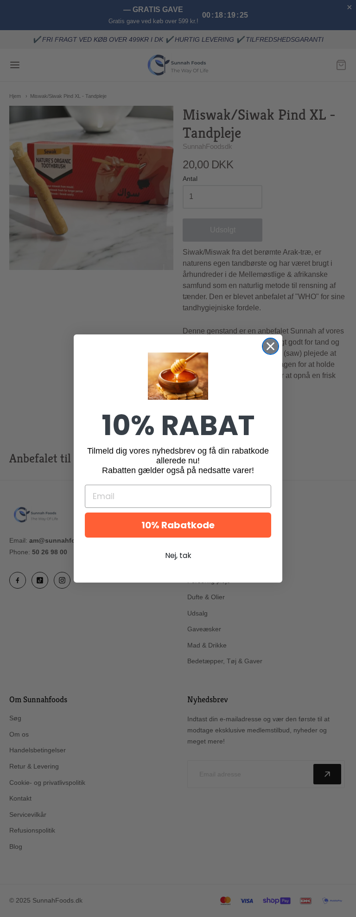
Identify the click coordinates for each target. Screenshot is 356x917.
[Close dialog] (270, 346)
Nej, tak (178, 555)
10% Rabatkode (178, 525)
